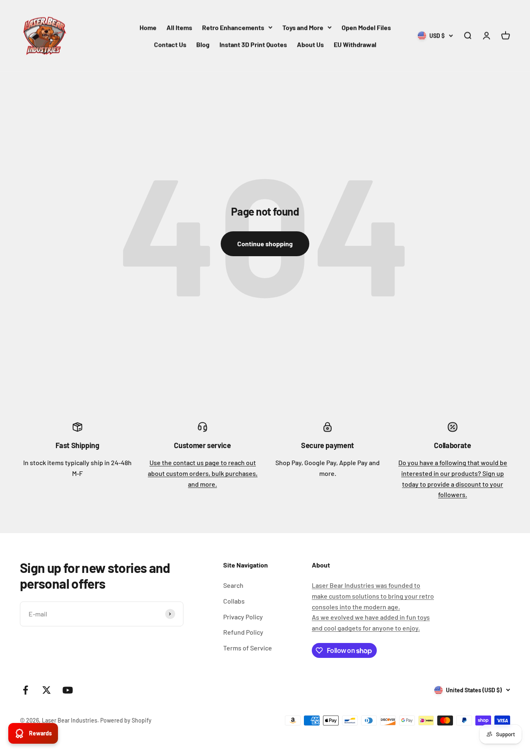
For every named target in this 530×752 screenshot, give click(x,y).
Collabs (234, 601)
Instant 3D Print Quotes (253, 44)
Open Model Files (366, 27)
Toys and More (302, 27)
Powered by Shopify (126, 720)
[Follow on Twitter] (46, 690)
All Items (179, 27)
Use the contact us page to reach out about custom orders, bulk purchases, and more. (203, 473)
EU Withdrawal (355, 44)
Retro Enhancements (233, 27)
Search (233, 585)
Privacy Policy (243, 617)
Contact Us (170, 44)
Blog (203, 44)
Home (148, 27)
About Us (310, 44)
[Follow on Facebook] (25, 690)
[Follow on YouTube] (67, 690)
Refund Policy (243, 632)
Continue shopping (265, 243)
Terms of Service (247, 648)
